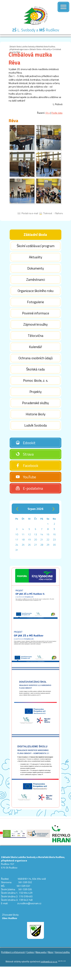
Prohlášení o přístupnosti (13, 952)
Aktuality (46, 49)
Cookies (30, 952)
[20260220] (22, 149)
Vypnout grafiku (62, 952)
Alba (47, 113)
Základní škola (35, 49)
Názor (50, 952)
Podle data (56, 113)
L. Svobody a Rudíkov (35, 30)
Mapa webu (41, 952)
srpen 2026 (35, 508)
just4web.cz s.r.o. (49, 961)
